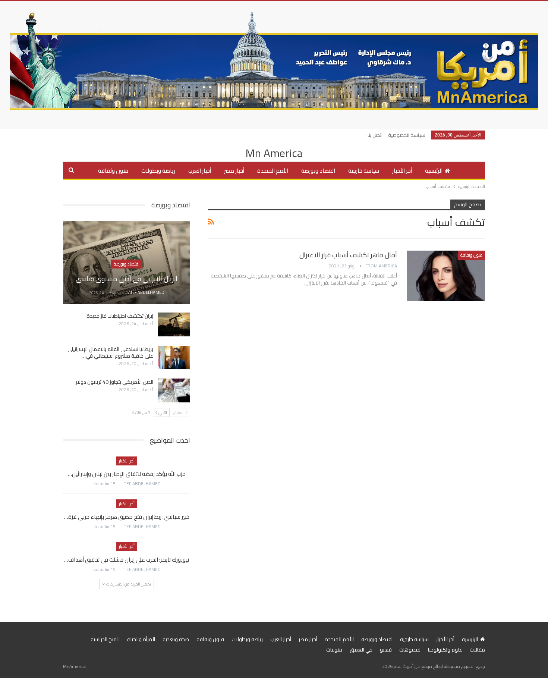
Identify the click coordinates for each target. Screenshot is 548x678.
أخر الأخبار (402, 170)
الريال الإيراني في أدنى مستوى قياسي (126, 279)
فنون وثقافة (113, 170)
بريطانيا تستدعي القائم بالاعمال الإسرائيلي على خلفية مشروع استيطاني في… (110, 352)
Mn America (274, 152)
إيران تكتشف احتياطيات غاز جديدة (119, 316)
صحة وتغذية (176, 639)
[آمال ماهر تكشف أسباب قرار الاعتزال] (446, 276)
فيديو (386, 650)
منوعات (334, 650)
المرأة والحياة (141, 639)
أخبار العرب (199, 170)
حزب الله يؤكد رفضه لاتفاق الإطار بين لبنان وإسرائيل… (127, 473)
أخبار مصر (234, 170)
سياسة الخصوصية (406, 135)
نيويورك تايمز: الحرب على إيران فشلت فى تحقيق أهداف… (126, 559)
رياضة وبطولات (158, 170)
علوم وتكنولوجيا (445, 650)
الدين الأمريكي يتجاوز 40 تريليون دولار (114, 382)
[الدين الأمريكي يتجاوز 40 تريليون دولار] (174, 390)
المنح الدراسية (105, 639)
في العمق (361, 650)
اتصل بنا (375, 135)
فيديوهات (410, 650)
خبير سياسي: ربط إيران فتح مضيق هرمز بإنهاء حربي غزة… (126, 516)
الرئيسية (434, 170)
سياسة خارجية (363, 170)
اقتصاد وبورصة (318, 170)
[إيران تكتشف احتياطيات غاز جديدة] (174, 324)
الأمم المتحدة (272, 170)
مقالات (477, 650)
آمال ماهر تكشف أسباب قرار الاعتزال (348, 255)
